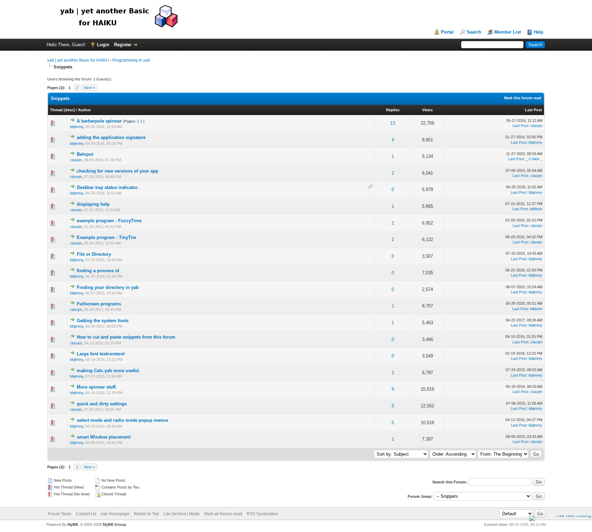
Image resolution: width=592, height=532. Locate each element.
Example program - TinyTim (106, 237)
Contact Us (86, 513)
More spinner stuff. (97, 387)
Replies (392, 110)
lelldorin (536, 209)
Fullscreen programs (99, 303)
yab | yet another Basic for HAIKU (78, 60)
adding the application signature (111, 137)
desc (69, 110)
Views (427, 110)
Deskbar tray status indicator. (107, 187)
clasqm (536, 126)
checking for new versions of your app (117, 171)
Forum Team (59, 513)
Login (103, 44)
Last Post (533, 110)
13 (392, 123)
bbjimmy (76, 127)
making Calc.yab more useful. (108, 370)
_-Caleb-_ (534, 159)
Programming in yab (131, 60)
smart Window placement (104, 437)
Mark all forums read (223, 513)
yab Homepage (115, 513)
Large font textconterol (101, 353)
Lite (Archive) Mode (181, 513)
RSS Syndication (262, 513)
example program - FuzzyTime (109, 220)
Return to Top (146, 513)
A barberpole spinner (99, 121)
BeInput (85, 154)
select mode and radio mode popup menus (122, 420)
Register (123, 44)
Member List (507, 32)
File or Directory (94, 254)
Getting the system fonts (102, 320)
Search (474, 32)
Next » (89, 88)
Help (538, 32)
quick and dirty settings (102, 403)
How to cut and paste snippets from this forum (126, 337)
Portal (447, 32)
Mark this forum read (522, 98)
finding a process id (98, 270)
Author (84, 110)
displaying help (93, 204)
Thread (56, 110)
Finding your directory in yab (108, 287)
